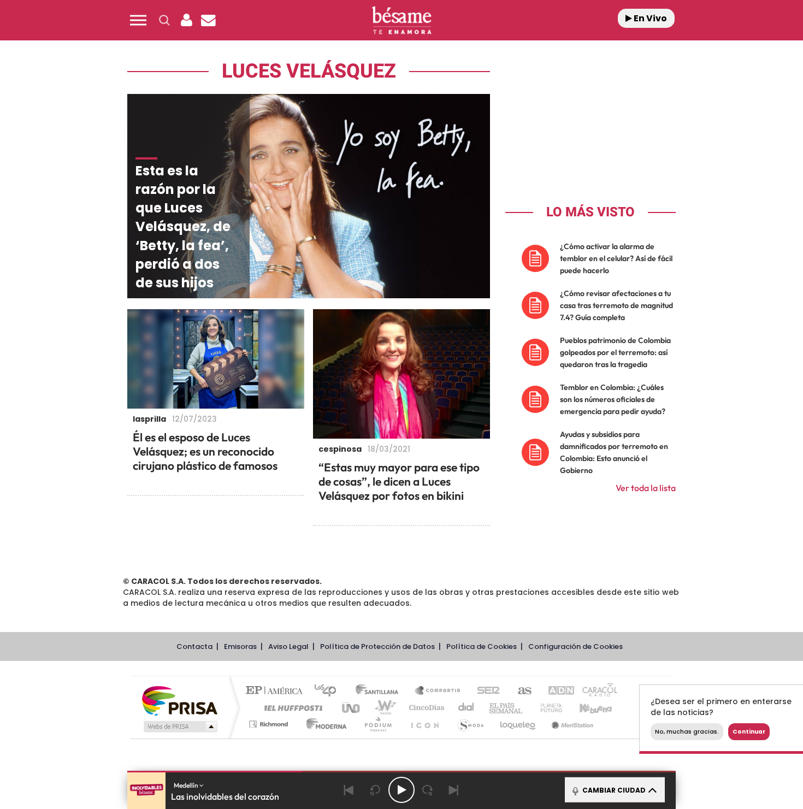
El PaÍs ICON (424, 724)
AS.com (520, 691)
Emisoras (240, 646)
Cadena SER (485, 691)
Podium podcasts (377, 724)
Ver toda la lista (646, 487)
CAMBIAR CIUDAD (613, 790)
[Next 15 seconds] (428, 790)
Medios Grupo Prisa (179, 726)
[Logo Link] (401, 20)
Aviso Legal (288, 646)
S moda (470, 724)
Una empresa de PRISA (179, 700)
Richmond (270, 724)
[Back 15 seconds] (375, 790)
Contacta (194, 646)
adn (556, 691)
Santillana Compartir (438, 691)
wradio (383, 707)
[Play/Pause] (401, 790)
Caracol (596, 691)
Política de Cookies (481, 646)
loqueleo (518, 724)
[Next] (454, 790)
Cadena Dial (466, 707)
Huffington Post (291, 707)
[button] (138, 20)
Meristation (570, 724)
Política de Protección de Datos (377, 646)
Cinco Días (425, 707)
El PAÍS (276, 691)
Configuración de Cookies (575, 646)
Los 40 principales (329, 691)
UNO (352, 707)
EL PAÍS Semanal (506, 707)
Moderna (323, 724)
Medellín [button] (186, 785)
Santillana (380, 691)
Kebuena (586, 707)
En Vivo (649, 18)
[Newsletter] (208, 20)
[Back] (349, 790)
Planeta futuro (546, 707)
